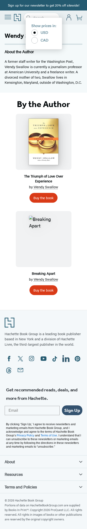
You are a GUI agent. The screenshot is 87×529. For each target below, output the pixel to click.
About (10, 461)
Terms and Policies (21, 487)
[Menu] (8, 17)
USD (44, 32)
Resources (14, 474)
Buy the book (43, 197)
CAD (44, 40)
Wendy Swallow (46, 186)
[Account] (69, 18)
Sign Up (72, 410)
